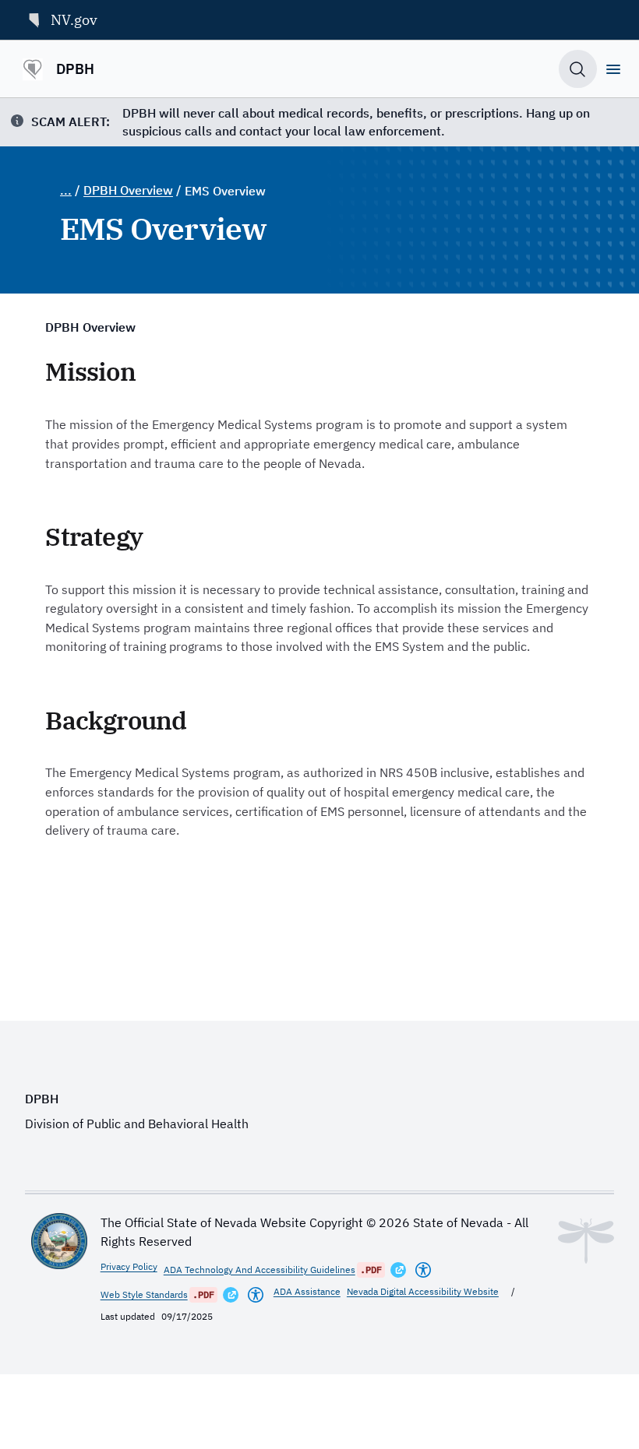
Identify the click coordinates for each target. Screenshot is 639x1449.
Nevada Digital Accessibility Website (423, 1291)
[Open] (613, 69)
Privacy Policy (129, 1266)
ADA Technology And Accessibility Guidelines (259, 1269)
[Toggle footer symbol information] (586, 1241)
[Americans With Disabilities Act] (423, 1270)
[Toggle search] (578, 69)
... (66, 190)
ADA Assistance (307, 1291)
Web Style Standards (144, 1294)
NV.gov (74, 19)
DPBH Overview (128, 190)
